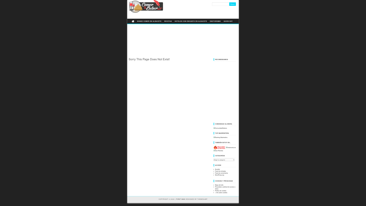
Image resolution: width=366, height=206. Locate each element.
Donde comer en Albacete (149, 21)
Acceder (217, 169)
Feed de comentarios (221, 173)
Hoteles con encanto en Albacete (191, 21)
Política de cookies (220, 191)
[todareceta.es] (231, 147)
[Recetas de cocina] (220, 147)
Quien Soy (228, 21)
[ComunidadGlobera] (220, 128)
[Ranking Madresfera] (220, 137)
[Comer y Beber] (133, 21)
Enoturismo (215, 21)
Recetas (168, 21)
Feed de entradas (220, 171)
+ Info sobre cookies (221, 193)
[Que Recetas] (218, 150)
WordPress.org (219, 175)
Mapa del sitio (219, 185)
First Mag (180, 199)
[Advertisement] (183, 39)
